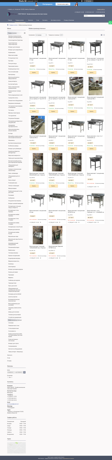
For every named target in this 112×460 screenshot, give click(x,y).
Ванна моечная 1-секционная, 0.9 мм (95, 174)
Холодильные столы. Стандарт (13, 219)
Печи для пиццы (12, 63)
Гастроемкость (12, 331)
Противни (10, 60)
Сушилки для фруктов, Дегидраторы (14, 152)
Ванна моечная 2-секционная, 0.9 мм (37, 211)
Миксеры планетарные (14, 113)
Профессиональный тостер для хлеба (15, 192)
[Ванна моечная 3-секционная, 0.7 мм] (76, 47)
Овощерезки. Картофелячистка (12, 126)
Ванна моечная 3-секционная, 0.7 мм (76, 59)
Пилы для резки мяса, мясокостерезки (13, 130)
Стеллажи (10, 322)
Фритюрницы (11, 74)
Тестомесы (11, 110)
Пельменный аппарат (13, 247)
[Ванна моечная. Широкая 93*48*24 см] (57, 235)
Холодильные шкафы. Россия (13, 233)
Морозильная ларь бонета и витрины (15, 240)
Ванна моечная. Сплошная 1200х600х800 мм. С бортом (37, 247)
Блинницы (11, 263)
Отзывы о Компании (69, 20)
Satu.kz (62, 457)
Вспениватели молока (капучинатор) (14, 300)
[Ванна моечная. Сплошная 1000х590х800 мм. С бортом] (57, 162)
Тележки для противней (14, 314)
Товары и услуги (19, 20)
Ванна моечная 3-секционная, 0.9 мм (57, 211)
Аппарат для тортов (13, 343)
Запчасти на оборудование (15, 349)
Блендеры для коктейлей (14, 294)
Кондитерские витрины (14, 258)
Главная (10, 20)
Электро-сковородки (13, 185)
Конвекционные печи (13, 69)
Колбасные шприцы (13, 145)
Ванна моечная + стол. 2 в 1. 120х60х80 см (95, 136)
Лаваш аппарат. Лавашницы (15, 351)
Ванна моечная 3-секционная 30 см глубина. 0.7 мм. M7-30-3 (57, 98)
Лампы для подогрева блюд (15, 158)
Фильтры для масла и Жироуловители (13, 78)
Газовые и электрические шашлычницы (14, 170)
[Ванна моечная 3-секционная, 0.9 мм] (57, 199)
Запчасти (30, 20)
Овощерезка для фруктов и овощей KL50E (15, 121)
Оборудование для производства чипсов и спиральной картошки (14, 290)
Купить (34, 72)
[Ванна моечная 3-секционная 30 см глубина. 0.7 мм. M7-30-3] (57, 86)
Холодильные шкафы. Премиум (13, 215)
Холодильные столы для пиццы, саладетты (14, 207)
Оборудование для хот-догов (14, 176)
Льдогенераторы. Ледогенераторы (12, 43)
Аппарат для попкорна (14, 47)
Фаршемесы (11, 140)
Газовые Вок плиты (13, 97)
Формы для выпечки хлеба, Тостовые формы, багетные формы (15, 335)
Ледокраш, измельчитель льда (14, 308)
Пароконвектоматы (13, 66)
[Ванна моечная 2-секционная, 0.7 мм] (57, 47)
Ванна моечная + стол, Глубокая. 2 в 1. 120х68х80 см (95, 211)
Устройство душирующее (14, 317)
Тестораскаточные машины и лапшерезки (15, 106)
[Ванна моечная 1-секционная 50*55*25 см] (57, 125)
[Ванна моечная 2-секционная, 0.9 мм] (38, 199)
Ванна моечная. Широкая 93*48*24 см (56, 247)
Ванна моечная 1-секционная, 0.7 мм (37, 59)
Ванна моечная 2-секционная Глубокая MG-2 (95, 98)
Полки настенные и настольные (13, 340)
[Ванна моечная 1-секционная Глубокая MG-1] (76, 86)
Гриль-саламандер (13, 173)
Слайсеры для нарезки (14, 280)
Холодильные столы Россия (15, 226)
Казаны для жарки (13, 272)
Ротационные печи (13, 58)
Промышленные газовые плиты (14, 91)
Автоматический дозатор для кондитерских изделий (15, 161)
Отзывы (9, 360)
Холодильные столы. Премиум (13, 211)
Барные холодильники (14, 255)
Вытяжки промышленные (14, 143)
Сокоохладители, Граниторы (15, 40)
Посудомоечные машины (14, 200)
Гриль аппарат (12, 180)
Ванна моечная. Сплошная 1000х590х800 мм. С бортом (57, 174)
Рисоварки (11, 195)
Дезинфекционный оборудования (13, 244)
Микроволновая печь (13, 261)
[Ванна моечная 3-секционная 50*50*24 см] (76, 125)
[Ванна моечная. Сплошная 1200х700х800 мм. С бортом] (76, 162)
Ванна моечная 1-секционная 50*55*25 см (57, 136)
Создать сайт (30, 1)
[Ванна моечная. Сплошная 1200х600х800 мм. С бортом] (38, 235)
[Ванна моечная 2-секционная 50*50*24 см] (76, 199)
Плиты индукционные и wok (15, 95)
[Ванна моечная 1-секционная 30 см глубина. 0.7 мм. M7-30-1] (95, 47)
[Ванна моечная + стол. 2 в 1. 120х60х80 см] (95, 125)
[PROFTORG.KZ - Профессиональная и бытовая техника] (12, 14)
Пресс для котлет (12, 285)
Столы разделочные (13, 328)
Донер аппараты (12, 81)
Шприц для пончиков (13, 312)
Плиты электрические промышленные (13, 87)
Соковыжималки (12, 346)
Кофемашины (11, 52)
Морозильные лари (13, 236)
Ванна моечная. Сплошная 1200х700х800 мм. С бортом (76, 174)
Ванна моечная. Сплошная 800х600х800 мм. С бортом (37, 174)
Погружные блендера (13, 118)
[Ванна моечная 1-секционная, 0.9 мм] (95, 162)
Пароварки (11, 274)
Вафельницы (11, 250)
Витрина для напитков (14, 229)
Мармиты (10, 277)
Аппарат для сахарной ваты (15, 49)
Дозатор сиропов (12, 296)
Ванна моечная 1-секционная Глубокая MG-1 (76, 98)
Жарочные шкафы (13, 55)
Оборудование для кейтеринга (13, 165)
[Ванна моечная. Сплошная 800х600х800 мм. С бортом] (38, 162)
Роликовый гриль (12, 182)
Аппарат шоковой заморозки (15, 203)
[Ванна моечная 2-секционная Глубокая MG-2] (95, 86)
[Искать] (103, 16)
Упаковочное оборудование (15, 100)
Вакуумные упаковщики (14, 103)
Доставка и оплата (55, 20)
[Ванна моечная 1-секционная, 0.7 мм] (38, 47)
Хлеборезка (11, 198)
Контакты (45, 20)
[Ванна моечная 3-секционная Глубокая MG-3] (38, 125)
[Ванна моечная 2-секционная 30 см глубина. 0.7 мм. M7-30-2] (38, 86)
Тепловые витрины (13, 252)
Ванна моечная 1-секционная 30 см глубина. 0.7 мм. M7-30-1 (95, 60)
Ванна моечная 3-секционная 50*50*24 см (76, 136)
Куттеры (10, 133)
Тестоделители (12, 115)
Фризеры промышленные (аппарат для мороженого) (15, 36)
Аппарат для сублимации (14, 148)
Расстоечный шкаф (13, 71)
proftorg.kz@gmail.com (13, 404)
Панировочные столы (13, 325)
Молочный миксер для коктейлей (14, 304)
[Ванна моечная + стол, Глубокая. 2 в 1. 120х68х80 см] (95, 199)
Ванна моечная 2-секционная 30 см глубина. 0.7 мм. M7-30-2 (37, 98)
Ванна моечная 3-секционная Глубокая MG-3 (37, 136)
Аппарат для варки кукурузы (15, 269)
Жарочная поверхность (14, 155)
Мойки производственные (15, 320)
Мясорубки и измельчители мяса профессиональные (15, 137)
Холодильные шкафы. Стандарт (13, 223)
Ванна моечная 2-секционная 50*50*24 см (76, 211)
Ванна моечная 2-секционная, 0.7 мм (57, 59)
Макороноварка (12, 188)
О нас (37, 20)
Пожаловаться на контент (68, 458)
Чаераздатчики (12, 283)
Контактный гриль (13, 84)
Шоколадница (12, 266)
